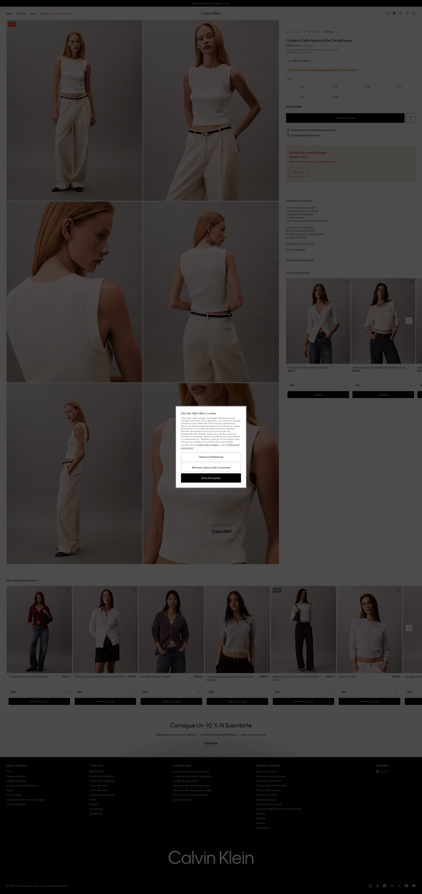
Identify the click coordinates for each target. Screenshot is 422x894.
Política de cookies (207, 444)
